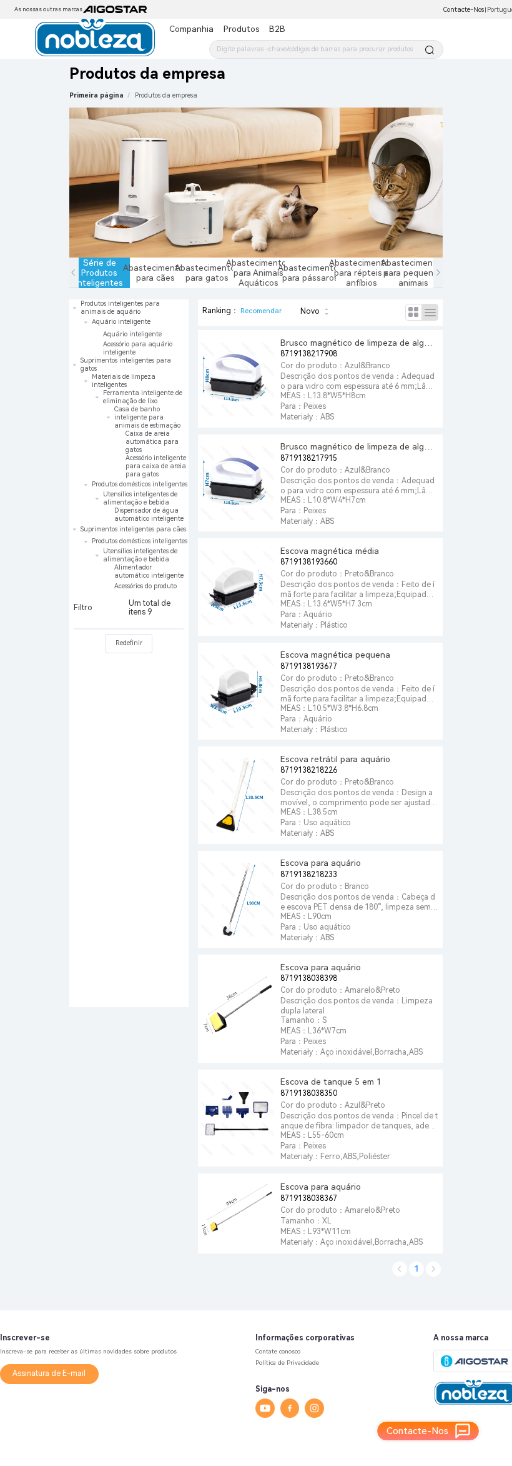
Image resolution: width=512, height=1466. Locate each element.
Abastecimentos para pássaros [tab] (311, 273)
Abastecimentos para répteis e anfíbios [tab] (362, 273)
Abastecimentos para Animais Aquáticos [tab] (259, 273)
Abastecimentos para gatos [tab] (208, 273)
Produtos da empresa (166, 95)
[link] (166, 95)
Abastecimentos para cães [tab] (156, 273)
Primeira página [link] (96, 95)
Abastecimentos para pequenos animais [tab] (414, 273)
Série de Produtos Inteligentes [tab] (101, 273)
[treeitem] (129, 327)
